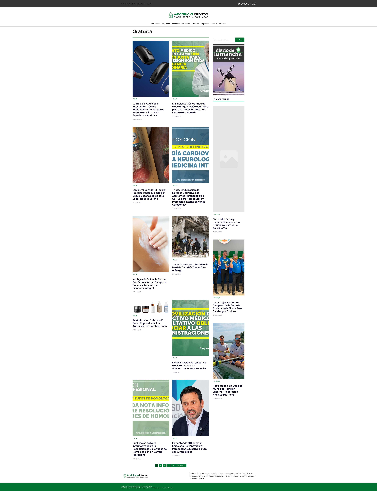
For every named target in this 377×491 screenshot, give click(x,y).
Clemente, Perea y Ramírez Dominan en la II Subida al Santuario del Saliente (226, 223)
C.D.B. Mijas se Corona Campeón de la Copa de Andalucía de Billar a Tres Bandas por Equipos (227, 307)
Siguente (180, 465)
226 (173, 465)
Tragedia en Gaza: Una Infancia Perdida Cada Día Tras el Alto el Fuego (190, 267)
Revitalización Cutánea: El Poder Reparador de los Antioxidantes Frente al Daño (150, 323)
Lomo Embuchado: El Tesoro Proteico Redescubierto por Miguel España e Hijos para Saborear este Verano (149, 194)
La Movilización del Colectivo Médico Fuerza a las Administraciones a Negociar (189, 365)
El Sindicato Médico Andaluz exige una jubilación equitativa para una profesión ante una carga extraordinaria (190, 108)
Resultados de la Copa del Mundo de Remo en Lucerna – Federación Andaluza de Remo (228, 390)
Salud (135, 99)
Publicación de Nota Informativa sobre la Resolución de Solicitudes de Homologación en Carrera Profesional (150, 448)
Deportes (217, 214)
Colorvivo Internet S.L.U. (138, 486)
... (168, 465)
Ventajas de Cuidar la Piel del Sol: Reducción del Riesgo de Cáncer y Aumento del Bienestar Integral (150, 283)
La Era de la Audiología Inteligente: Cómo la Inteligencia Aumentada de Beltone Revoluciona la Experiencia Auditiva (148, 109)
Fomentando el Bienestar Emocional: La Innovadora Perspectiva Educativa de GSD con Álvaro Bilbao (190, 447)
